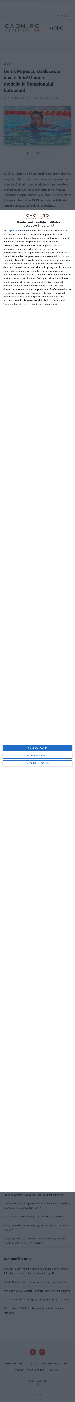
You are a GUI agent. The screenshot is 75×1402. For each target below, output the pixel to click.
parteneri (15, 230)
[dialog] (37, 701)
